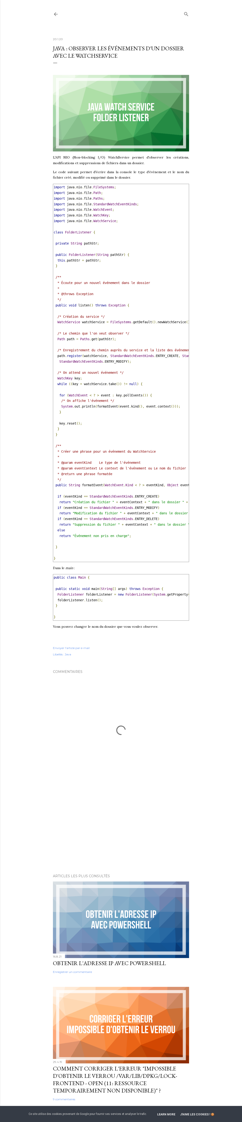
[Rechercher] (186, 13)
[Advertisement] (121, 829)
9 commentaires (64, 1099)
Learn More (166, 1114)
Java (68, 654)
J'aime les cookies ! (195, 1114)
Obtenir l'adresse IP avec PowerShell (109, 963)
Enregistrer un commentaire (72, 972)
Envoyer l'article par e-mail (71, 648)
